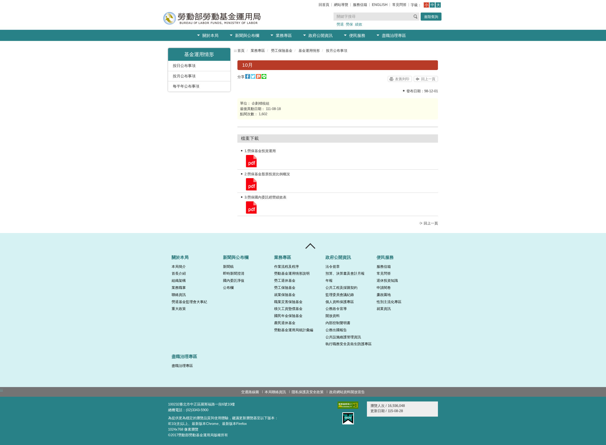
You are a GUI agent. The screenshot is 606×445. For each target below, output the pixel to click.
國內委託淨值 (233, 280)
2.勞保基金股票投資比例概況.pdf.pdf (251, 183)
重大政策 (179, 309)
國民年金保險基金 (288, 316)
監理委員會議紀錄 (339, 295)
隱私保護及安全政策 (308, 392)
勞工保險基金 (281, 50)
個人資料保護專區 (339, 302)
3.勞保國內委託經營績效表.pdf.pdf (251, 207)
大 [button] (438, 5)
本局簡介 (179, 267)
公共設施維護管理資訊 (343, 337)
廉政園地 (384, 295)
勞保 (349, 24)
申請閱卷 (384, 288)
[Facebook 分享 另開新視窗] (247, 76)
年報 (329, 280)
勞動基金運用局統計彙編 (293, 330)
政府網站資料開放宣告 (347, 392)
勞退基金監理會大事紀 (189, 302)
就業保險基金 (284, 295)
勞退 (340, 24)
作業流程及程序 (286, 267)
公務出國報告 (336, 330)
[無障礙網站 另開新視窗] (348, 405)
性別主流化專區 (389, 302)
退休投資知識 (387, 280)
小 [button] (426, 5)
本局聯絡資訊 (275, 392)
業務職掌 (179, 288)
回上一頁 (428, 79)
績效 (358, 24)
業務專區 (284, 35)
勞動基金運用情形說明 (292, 273)
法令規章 (332, 267)
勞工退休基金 (284, 280)
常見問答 (399, 5)
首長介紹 (179, 273)
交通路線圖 (250, 392)
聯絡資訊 (179, 295)
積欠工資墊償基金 (288, 309)
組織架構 (179, 280)
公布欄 (228, 288)
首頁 (241, 50)
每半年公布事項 (186, 86)
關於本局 (210, 35)
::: (235, 50)
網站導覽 (341, 5)
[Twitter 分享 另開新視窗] (253, 76)
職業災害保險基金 (288, 302)
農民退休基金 (284, 323)
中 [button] (432, 5)
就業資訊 (384, 309)
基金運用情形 (309, 50)
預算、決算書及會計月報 (345, 273)
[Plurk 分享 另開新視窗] (258, 76)
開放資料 (332, 316)
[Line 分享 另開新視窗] (264, 76)
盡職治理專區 (394, 35)
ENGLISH (380, 5)
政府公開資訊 (320, 35)
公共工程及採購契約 (341, 288)
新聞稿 (228, 267)
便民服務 (357, 35)
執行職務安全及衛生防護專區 (348, 344)
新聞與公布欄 (247, 35)
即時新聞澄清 (233, 273)
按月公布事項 (184, 76)
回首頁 (324, 5)
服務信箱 (360, 5)
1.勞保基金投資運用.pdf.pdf (251, 160)
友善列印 (402, 79)
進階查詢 (431, 17)
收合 (310, 246)
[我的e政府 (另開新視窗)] (348, 418)
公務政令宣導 (336, 309)
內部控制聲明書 (337, 323)
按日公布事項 (184, 66)
